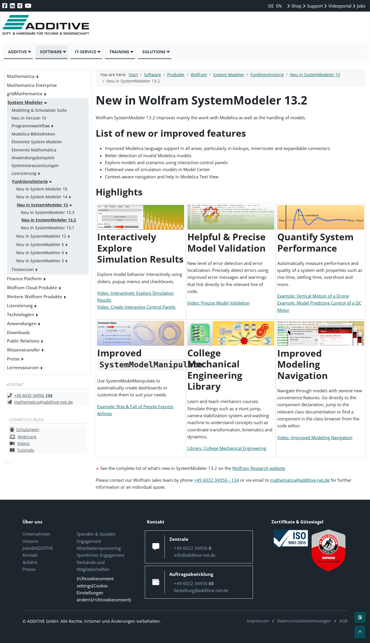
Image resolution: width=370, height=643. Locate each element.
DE (271, 6)
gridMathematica (24, 93)
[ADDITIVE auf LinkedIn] (13, 6)
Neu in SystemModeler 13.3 (47, 212)
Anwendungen (21, 323)
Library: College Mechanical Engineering (226, 448)
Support (314, 6)
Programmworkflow (31, 126)
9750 (7, 463)
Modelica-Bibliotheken (33, 134)
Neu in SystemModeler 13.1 (47, 227)
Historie (30, 541)
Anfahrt (30, 562)
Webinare (27, 436)
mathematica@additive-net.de (43, 402)
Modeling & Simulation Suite (39, 110)
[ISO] (291, 538)
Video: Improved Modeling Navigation (314, 437)
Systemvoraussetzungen (35, 165)
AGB (343, 621)
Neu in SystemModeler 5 (40, 244)
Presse (29, 569)
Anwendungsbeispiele (33, 157)
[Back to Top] (359, 632)
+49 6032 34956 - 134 (216, 480)
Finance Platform (24, 278)
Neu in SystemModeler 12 (41, 236)
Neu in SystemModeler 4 (40, 252)
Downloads (18, 332)
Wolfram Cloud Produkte (32, 287)
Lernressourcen (23, 367)
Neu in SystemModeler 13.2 (48, 220)
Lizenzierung (24, 173)
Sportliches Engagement (100, 555)
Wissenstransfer (23, 350)
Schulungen (27, 429)
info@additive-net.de (194, 555)
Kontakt (30, 555)
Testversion (23, 269)
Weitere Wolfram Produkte (34, 296)
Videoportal (339, 6)
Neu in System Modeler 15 (41, 189)
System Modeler (25, 102)
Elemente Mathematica (34, 150)
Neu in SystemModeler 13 (42, 205)
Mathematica (21, 76)
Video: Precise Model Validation (218, 303)
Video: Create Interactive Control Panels (136, 307)
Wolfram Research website (258, 468)
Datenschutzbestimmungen (304, 621)
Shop (295, 6)
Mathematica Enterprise (32, 85)
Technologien (20, 314)
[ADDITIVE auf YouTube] (28, 6)
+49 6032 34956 (33, 395)
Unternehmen (36, 534)
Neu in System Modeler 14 (41, 196)
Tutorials (25, 450)
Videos (23, 443)
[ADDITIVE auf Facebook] (5, 6)
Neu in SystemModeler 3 (40, 260)
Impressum (258, 621)
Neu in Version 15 (29, 118)
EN (279, 6)
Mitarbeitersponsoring (99, 548)
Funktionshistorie (30, 181)
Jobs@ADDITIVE (38, 548)
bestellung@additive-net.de (201, 590)
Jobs (360, 6)
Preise (13, 359)
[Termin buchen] (360, 617)
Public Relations (23, 341)
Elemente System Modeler (37, 141)
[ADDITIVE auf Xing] (20, 6)
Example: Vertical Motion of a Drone (313, 296)
